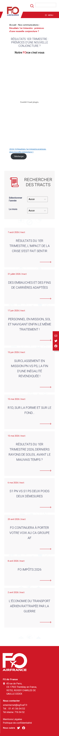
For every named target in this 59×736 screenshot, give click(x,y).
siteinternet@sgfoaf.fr (15, 705)
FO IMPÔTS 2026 (29, 569)
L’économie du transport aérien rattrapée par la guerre (29, 606)
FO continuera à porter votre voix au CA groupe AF (29, 533)
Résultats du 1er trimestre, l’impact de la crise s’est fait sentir (29, 246)
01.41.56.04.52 (16, 708)
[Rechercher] (30, 7)
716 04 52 (19, 712)
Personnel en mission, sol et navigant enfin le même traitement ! (29, 324)
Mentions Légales (12, 719)
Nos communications (28, 25)
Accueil (12, 25)
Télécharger (19, 156)
